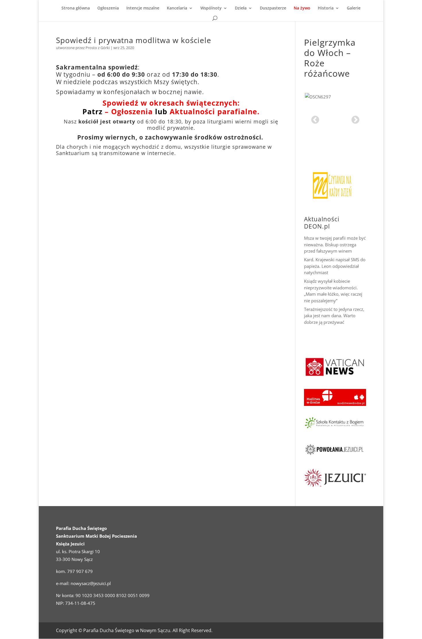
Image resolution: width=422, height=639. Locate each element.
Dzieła (241, 8)
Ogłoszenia (108, 8)
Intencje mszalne (142, 8)
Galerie (354, 8)
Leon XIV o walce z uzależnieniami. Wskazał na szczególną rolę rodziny (331, 335)
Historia (326, 8)
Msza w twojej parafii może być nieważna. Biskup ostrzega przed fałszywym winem (335, 242)
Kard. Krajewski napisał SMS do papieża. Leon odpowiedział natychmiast (334, 264)
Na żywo (302, 8)
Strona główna (75, 8)
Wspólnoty (211, 8)
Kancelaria (177, 8)
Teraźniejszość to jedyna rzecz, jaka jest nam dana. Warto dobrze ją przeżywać (334, 313)
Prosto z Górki (98, 47)
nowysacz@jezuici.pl (91, 583)
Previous (313, 118)
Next (354, 118)
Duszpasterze (273, 8)
